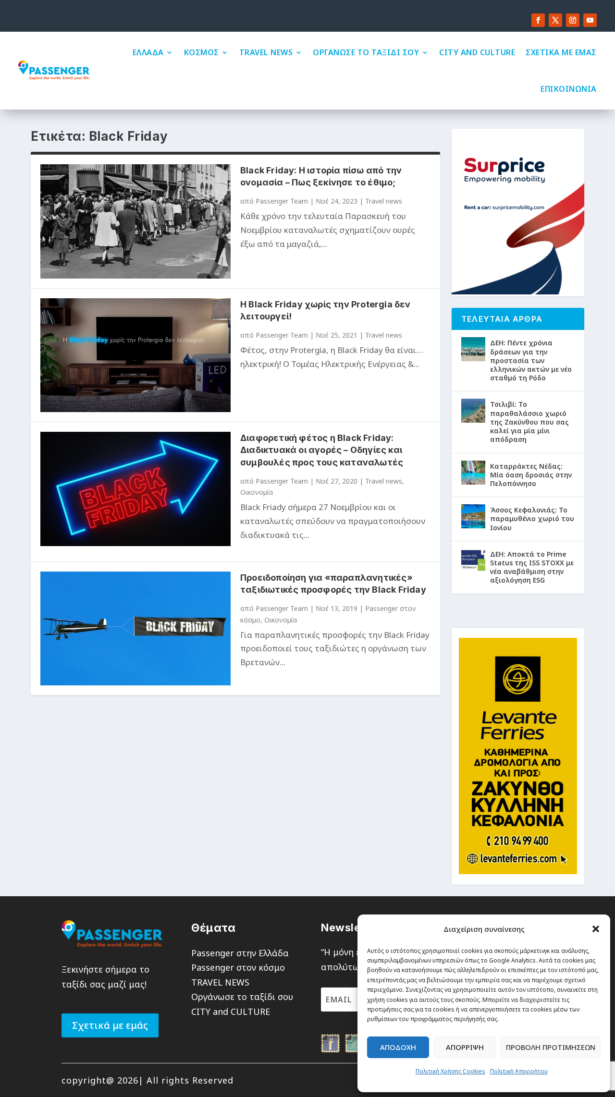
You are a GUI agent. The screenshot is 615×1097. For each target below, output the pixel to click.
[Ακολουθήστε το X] (555, 20)
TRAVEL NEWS (266, 52)
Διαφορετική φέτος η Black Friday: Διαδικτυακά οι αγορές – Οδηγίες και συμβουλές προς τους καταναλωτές (321, 450)
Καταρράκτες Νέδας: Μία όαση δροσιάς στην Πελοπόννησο (531, 475)
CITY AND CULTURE (477, 52)
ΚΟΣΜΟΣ (201, 52)
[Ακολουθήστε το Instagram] (572, 20)
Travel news (383, 201)
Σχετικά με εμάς (110, 1025)
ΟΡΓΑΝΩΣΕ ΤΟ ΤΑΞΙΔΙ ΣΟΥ (366, 52)
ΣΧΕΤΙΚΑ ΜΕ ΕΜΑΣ (561, 52)
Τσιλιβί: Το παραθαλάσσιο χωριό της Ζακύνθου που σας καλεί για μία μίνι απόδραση (529, 422)
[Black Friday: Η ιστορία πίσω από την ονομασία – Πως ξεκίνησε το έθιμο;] (135, 221)
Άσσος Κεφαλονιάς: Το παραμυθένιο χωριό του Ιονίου (532, 518)
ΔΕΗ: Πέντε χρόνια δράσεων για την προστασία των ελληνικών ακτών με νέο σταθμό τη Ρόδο (531, 360)
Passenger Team (282, 201)
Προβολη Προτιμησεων (550, 1047)
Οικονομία (256, 492)
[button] (596, 929)
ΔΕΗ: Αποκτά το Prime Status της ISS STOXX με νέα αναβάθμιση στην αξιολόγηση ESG (532, 567)
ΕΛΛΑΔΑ (148, 52)
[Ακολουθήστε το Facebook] (538, 20)
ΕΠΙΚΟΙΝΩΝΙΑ (569, 89)
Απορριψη (465, 1047)
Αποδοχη (398, 1047)
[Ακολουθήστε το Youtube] (590, 20)
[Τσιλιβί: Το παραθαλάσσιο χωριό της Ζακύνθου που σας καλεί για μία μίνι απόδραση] (473, 411)
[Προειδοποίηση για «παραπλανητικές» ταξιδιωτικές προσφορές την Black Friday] (135, 628)
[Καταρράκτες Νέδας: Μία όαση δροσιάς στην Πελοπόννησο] (473, 473)
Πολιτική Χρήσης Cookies (450, 1071)
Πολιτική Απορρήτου (519, 1071)
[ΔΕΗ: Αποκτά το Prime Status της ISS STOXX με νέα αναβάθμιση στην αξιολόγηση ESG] (473, 560)
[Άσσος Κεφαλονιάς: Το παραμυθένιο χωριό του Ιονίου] (473, 516)
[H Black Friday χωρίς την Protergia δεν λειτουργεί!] (135, 355)
